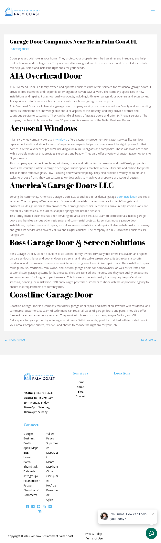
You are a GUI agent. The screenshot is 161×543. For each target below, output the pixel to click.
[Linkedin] (33, 506)
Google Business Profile (29, 438)
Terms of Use (94, 538)
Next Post (149, 340)
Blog (80, 391)
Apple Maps (31, 448)
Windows (61, 139)
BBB (26, 452)
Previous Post (14, 340)
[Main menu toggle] (152, 11)
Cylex (49, 499)
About (80, 387)
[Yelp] (44, 506)
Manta (50, 462)
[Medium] (50, 506)
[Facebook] (27, 506)
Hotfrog (51, 485)
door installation (127, 196)
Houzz (27, 457)
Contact (80, 396)
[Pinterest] (38, 506)
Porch (27, 462)
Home (80, 382)
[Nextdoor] (40, 511)
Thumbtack (31, 466)
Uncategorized (20, 49)
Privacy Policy (93, 534)
